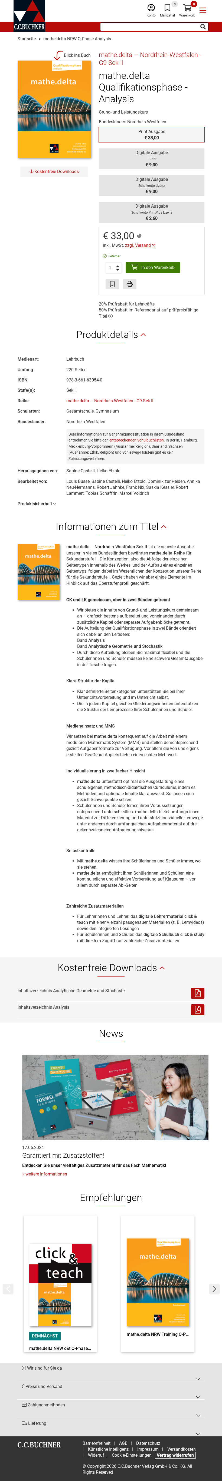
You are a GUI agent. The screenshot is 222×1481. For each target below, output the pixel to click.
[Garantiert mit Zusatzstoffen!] (115, 1097)
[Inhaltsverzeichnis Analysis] (197, 1010)
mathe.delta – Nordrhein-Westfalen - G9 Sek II (109, 400)
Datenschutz (148, 1443)
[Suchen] (203, 26)
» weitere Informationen (44, 1174)
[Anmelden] (151, 9)
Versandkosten (181, 1449)
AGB (123, 1443)
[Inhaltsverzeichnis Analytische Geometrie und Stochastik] (197, 993)
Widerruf (96, 1455)
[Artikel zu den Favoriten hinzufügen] (112, 284)
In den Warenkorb (157, 267)
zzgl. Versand (138, 245)
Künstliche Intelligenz (108, 1449)
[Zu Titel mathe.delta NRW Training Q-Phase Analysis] (157, 1275)
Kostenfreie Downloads (56, 171)
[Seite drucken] (129, 284)
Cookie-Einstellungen (132, 1455)
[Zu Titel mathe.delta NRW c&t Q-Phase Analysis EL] (60, 1275)
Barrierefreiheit (96, 1443)
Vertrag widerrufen (175, 1455)
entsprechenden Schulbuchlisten (136, 440)
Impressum (148, 1449)
